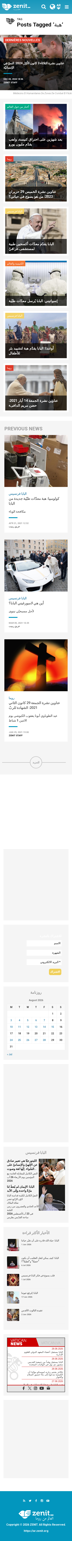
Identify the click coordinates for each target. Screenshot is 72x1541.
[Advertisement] (36, 812)
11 (19, 1026)
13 (36, 1026)
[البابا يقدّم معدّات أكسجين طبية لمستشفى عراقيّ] (36, 230)
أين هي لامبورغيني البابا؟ (26, 603)
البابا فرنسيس (14, 211)
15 (52, 1026)
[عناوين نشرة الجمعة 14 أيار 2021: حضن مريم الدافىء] (36, 387)
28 (44, 1040)
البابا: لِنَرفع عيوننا (29, 1293)
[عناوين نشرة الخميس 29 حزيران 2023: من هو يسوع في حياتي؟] (36, 178)
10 (11, 1026)
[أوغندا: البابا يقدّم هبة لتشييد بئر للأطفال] (36, 335)
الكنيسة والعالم (15, 263)
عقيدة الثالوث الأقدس (32, 1310)
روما (9, 159)
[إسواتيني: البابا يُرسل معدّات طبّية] (36, 283)
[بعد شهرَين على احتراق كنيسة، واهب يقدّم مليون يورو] (36, 126)
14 (44, 1026)
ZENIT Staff (10, 82)
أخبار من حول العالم (18, 106)
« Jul (9, 1054)
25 (19, 1040)
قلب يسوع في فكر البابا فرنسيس (38, 1275)
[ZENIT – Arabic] (20, 7)
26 (27, 1040)
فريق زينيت (14, 526)
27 (36, 1040)
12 (27, 1026)
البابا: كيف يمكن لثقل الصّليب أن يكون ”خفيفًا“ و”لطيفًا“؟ (40, 1260)
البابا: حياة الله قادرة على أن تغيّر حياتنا (40, 1240)
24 (11, 1040)
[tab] (21, 1342)
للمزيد (36, 762)
